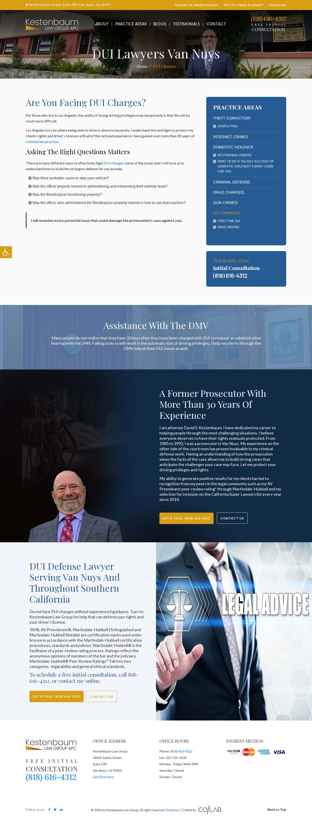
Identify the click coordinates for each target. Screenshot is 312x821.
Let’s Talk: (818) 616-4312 (186, 518)
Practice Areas (131, 24)
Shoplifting (228, 126)
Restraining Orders (234, 155)
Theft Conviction (231, 118)
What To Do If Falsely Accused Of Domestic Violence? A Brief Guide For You (246, 166)
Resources (277, 5)
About (102, 24)
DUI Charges (226, 213)
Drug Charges (228, 192)
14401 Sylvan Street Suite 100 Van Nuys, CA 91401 (69, 5)
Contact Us (232, 518)
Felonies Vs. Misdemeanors (196, 5)
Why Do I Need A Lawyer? (244, 5)
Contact (216, 24)
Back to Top (276, 809)
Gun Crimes (225, 203)
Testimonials (186, 24)
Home (141, 66)
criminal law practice (42, 141)
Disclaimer (172, 810)
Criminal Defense (231, 182)
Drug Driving (228, 227)
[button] (6, 252)
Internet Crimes (230, 137)
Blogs (160, 24)
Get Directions (103, 777)
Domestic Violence (233, 147)
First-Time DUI (229, 221)
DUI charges (114, 163)
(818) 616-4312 (268, 18)
